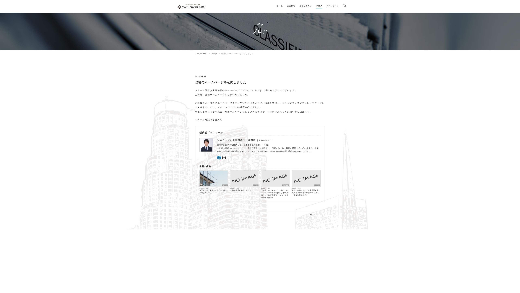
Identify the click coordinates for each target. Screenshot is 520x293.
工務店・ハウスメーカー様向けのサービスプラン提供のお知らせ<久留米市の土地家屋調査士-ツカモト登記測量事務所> (275, 194)
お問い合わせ (332, 6)
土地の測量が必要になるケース (242, 190)
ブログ (319, 6)
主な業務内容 (306, 6)
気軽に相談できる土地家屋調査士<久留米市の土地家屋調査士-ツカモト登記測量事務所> (306, 192)
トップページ (201, 53)
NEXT (312, 215)
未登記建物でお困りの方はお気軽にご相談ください (213, 191)
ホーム (280, 6)
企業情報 (291, 6)
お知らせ (286, 185)
